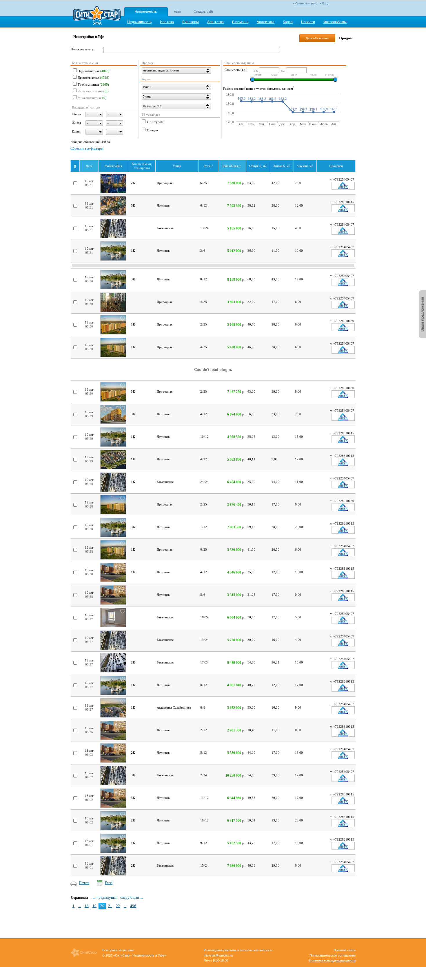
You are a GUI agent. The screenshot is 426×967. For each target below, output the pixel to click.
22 (118, 906)
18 (87, 906)
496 (133, 906)
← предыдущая (104, 898)
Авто (177, 11)
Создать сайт (203, 11)
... (79, 906)
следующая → (131, 898)
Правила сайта (345, 950)
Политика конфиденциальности (332, 960)
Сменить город (305, 3)
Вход (325, 3)
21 (110, 906)
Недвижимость (146, 11)
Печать (84, 883)
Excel (108, 883)
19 (94, 906)
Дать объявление (317, 38)
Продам (346, 38)
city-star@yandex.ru (218, 955)
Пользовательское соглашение (333, 955)
